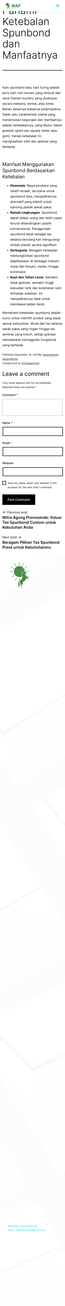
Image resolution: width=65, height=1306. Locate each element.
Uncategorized (30, 363)
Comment (10, 395)
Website (8, 463)
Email (7, 443)
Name (7, 423)
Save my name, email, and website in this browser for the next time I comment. (32, 485)
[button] (57, 5)
